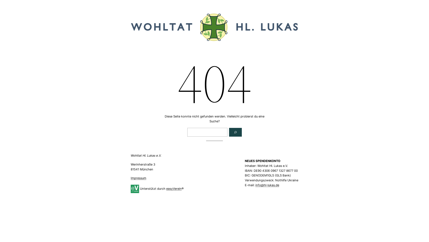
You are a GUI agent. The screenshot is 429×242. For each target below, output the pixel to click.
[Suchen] (235, 132)
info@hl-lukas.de (267, 185)
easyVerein (174, 188)
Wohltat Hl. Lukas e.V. (146, 155)
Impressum (138, 178)
